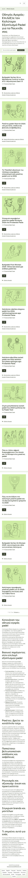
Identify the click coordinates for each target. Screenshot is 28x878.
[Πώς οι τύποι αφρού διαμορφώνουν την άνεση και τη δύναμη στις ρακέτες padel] (4, 463)
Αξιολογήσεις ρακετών (10, 93)
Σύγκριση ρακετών (11, 95)
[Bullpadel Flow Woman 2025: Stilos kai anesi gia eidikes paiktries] (4, 275)
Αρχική (3, 8)
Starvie (5, 139)
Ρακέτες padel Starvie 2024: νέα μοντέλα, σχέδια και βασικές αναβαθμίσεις (14, 125)
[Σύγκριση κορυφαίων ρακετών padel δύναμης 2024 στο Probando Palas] (4, 229)
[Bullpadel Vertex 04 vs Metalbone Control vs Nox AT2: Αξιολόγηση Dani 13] (4, 88)
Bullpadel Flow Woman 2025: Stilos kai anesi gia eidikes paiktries (12, 267)
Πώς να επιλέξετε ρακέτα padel (9, 50)
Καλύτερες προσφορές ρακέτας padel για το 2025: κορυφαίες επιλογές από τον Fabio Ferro (13, 590)
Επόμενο (17, 612)
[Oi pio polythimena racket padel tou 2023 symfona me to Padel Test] (4, 417)
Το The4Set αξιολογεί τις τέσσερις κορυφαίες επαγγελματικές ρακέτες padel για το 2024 (12, 173)
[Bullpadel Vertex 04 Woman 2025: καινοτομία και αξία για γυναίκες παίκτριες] (4, 554)
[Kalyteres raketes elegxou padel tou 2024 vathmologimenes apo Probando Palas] (4, 322)
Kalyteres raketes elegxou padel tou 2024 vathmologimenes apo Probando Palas (13, 312)
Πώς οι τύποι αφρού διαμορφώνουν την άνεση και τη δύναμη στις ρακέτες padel (13, 453)
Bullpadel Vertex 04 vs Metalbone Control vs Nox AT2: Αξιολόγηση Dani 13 (13, 79)
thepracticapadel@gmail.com (14, 866)
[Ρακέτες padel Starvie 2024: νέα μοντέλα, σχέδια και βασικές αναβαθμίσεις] (4, 134)
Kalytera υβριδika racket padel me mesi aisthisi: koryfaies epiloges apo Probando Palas (12, 360)
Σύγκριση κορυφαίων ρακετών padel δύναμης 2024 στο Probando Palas (12, 220)
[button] (20, 3)
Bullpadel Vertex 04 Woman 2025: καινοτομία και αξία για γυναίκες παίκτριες (13, 545)
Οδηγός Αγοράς (8, 280)
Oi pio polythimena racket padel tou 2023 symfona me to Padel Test (13, 408)
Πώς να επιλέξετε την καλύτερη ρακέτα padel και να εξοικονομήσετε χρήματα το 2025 (14, 499)
